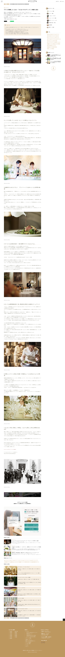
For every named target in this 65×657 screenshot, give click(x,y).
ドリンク (49, 39)
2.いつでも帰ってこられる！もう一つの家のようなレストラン (15, 29)
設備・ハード (49, 48)
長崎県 (11, 638)
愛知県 (16, 632)
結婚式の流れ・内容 (52, 22)
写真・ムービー (58, 42)
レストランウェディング (27, 560)
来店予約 (57, 1)
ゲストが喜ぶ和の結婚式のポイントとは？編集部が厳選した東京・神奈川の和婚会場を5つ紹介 (55, 55)
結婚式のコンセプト (53, 45)
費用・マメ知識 (51, 27)
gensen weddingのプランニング (32, 632)
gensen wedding (7, 66)
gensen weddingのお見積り (31, 636)
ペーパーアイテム (53, 39)
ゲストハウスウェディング (51, 37)
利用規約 (32, 650)
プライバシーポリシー (38, 650)
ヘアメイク (58, 39)
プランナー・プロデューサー (18, 560)
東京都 (11, 631)
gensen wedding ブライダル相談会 (10, 449)
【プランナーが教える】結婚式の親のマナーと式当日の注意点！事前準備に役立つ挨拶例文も (55, 62)
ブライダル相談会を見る (34, 531)
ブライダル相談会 (28, 642)
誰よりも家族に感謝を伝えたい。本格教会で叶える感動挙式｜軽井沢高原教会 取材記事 (55, 59)
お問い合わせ (62, 1)
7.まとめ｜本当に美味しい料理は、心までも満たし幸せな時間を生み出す (17, 33)
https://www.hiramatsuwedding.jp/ (10, 453)
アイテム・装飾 (51, 11)
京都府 (11, 635)
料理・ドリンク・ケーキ (53, 20)
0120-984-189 (44, 634)
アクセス (47, 633)
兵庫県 (16, 634)
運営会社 (24, 650)
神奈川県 (16, 631)
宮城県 (16, 635)
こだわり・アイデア (52, 15)
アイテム (57, 34)
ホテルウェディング (50, 40)
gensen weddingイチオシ (51, 34)
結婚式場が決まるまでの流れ (31, 635)
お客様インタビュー (28, 639)
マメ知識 (55, 40)
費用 (53, 48)
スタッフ (12, 560)
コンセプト (27, 631)
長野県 (11, 632)
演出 (48, 45)
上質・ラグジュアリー (35, 560)
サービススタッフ (7, 560)
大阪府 (11, 634)
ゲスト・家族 (51, 13)
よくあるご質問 (27, 643)
